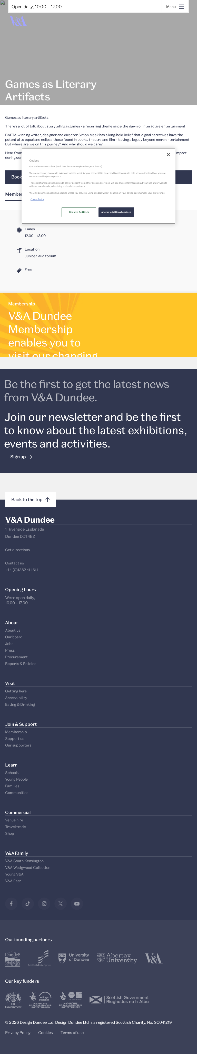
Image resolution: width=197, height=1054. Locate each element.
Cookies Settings (79, 212)
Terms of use (72, 1032)
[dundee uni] (73, 958)
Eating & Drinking (20, 704)
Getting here (16, 691)
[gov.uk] (13, 999)
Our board (14, 637)
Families (12, 786)
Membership (16, 732)
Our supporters (18, 745)
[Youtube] (77, 904)
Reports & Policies (20, 663)
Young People (16, 779)
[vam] (154, 958)
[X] (60, 904)
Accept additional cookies (116, 212)
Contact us (14, 563)
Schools (11, 772)
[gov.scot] (119, 999)
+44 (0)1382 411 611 (21, 570)
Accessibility (16, 697)
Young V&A (14, 874)
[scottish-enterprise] (39, 958)
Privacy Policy (18, 1032)
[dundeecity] (13, 958)
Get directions (17, 550)
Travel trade (15, 826)
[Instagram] (44, 904)
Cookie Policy (37, 199)
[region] (98, 186)
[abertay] (117, 958)
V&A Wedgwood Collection (27, 867)
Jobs (9, 643)
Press (10, 650)
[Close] (168, 154)
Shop (9, 833)
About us (12, 630)
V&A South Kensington (24, 861)
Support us (14, 738)
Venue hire (14, 820)
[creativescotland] (70, 999)
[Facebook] (11, 904)
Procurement (16, 657)
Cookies (45, 1032)
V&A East (13, 881)
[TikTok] (28, 904)
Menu (171, 6)
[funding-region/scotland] (40, 999)
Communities (16, 792)
